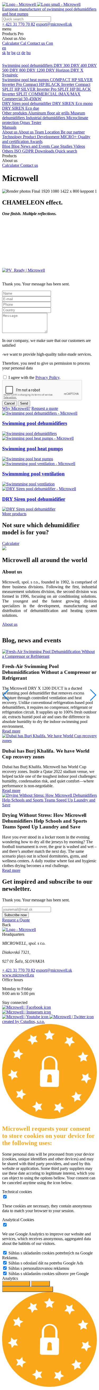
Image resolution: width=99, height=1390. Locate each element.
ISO (18, 151)
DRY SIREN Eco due (20, 108)
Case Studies (62, 146)
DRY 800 (18, 70)
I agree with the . (34, 377)
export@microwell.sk (54, 970)
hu (28, 52)
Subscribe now (15, 915)
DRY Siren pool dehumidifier (27, 103)
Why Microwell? (16, 408)
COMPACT (61, 79)
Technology (12, 137)
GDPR (28, 151)
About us (10, 132)
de (23, 52)
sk (4, 52)
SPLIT (8, 89)
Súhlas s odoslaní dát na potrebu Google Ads (45, 1263)
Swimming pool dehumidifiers (28, 65)
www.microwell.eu (18, 975)
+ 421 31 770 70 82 (18, 970)
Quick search (66, 151)
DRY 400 (79, 65)
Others (8, 151)
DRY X (76, 70)
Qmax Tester (30, 122)
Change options (16, 1284)
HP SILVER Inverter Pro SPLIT (42, 89)
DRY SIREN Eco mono (72, 103)
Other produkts (15, 113)
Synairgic (10, 75)
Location (53, 132)
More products (14, 514)
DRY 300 (62, 65)
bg (13, 52)
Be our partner (73, 132)
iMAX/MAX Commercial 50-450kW (41, 96)
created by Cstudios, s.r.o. (23, 1021)
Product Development (41, 137)
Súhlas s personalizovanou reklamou (38, 1268)
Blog (6, 146)
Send (24, 403)
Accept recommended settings (27, 1289)
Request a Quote (16, 920)
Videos (79, 146)
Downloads (45, 151)
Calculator (10, 543)
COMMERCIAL (43, 94)
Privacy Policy (47, 377)
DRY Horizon (58, 70)
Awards (36, 141)
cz (18, 52)
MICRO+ (69, 137)
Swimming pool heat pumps (26, 79)
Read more (11, 731)
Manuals (9, 127)
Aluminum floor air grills (49, 113)
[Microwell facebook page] (26, 1007)
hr (8, 52)
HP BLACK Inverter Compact (64, 84)
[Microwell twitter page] (71, 1016)
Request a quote (44, 408)
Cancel (9, 403)
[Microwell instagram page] (26, 1012)
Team (40, 132)
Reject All (40, 1284)
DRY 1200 (36, 70)
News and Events (36, 146)
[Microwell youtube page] (25, 1016)
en (4, 48)
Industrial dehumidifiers (46, 117)
